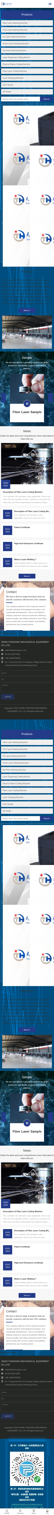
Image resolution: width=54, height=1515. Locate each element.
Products (20, 1513)
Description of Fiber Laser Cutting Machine (22, 492)
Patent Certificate (22, 527)
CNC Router (8, 85)
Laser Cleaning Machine (13, 78)
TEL (47, 1513)
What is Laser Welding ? (25, 559)
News (34, 1513)
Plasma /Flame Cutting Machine (16, 64)
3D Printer (7, 92)
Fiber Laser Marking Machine (15, 23)
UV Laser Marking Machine (14, 37)
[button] (3, 397)
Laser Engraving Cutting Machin (16, 57)
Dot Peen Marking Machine (14, 50)
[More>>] (27, 628)
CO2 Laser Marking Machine (15, 30)
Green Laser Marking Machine (16, 44)
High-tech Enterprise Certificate (28, 543)
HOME (6, 1513)
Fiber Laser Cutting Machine (15, 71)
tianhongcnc (12, 633)
